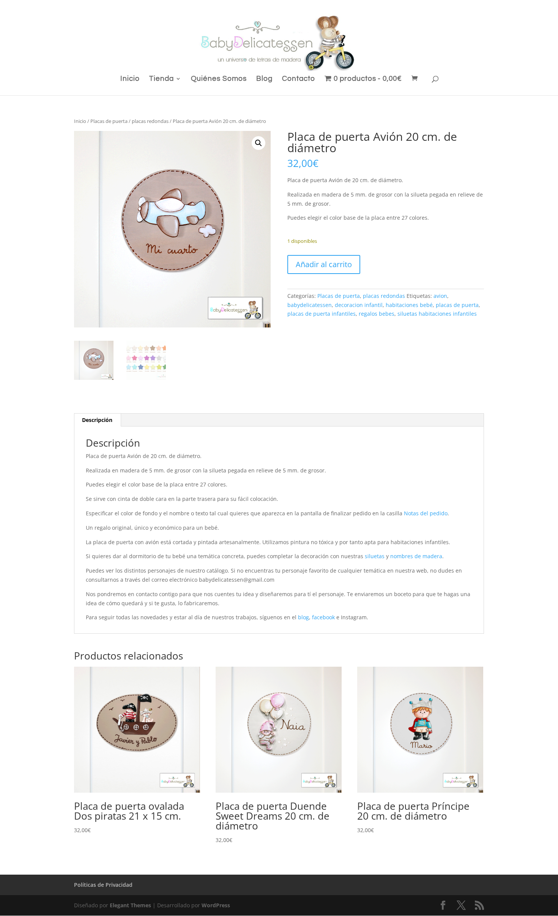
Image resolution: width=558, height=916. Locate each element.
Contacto (298, 79)
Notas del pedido (426, 513)
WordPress (216, 905)
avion (440, 295)
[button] (258, 143)
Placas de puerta (109, 121)
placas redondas (150, 121)
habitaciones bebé (409, 304)
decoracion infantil (359, 304)
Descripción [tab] (97, 419)
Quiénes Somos (219, 79)
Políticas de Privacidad (103, 884)
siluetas (375, 556)
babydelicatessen (309, 304)
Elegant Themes (130, 905)
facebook (323, 617)
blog (303, 617)
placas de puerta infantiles (321, 313)
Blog (264, 79)
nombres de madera (416, 556)
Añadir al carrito (324, 264)
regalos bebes (376, 313)
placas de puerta (457, 304)
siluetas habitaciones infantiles (437, 313)
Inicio (130, 79)
